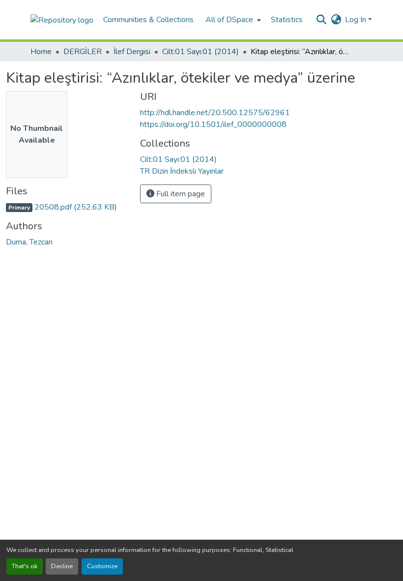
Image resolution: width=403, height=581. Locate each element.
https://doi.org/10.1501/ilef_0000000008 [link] (213, 124)
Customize (102, 566)
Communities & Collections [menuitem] (148, 19)
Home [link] (41, 51)
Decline (62, 566)
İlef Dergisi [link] (132, 51)
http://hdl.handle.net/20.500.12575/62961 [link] (215, 112)
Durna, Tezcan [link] (29, 242)
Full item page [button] (179, 193)
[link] (67, 207)
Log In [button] (356, 19)
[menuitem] (232, 19)
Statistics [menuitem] (287, 19)
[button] (61, 19)
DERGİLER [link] (82, 51)
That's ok (24, 566)
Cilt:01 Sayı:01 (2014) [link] (200, 51)
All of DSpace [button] (229, 19)
